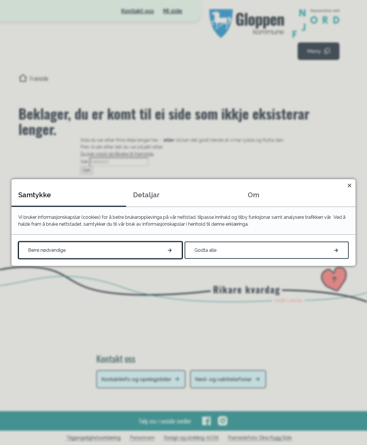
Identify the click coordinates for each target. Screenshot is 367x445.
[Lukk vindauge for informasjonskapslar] (349, 185)
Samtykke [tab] (34, 195)
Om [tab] (253, 195)
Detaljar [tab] (146, 195)
